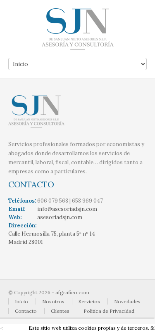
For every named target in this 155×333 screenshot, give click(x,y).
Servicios (89, 301)
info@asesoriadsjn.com (67, 209)
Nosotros (53, 301)
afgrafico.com (72, 292)
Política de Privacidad (108, 311)
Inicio (21, 301)
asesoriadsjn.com (59, 217)
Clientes (60, 311)
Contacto (26, 311)
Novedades (127, 301)
